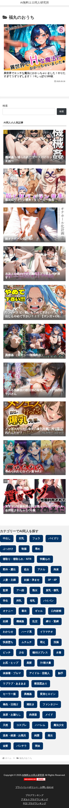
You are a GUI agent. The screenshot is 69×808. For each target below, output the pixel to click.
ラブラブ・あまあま (14, 683)
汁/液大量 (45, 662)
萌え (42, 642)
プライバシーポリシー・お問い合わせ (34, 787)
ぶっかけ (8, 548)
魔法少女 (59, 725)
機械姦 (20, 621)
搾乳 (19, 600)
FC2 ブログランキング (34, 803)
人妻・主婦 (9, 579)
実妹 (37, 745)
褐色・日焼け (10, 704)
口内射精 (56, 611)
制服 (24, 548)
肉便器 (33, 714)
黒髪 (29, 662)
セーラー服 (9, 694)
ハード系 (27, 631)
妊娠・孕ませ (31, 579)
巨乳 (21, 538)
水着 (58, 652)
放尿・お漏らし (12, 714)
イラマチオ (46, 631)
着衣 (24, 611)
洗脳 (56, 642)
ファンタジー (50, 704)
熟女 (35, 590)
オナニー (8, 611)
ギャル (39, 611)
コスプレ (21, 725)
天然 (5, 725)
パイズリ (53, 538)
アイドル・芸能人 (39, 673)
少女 (21, 652)
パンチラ (21, 745)
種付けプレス (40, 652)
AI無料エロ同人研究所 (33, 775)
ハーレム (40, 725)
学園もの (45, 559)
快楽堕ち (8, 642)
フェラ (36, 538)
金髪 (5, 745)
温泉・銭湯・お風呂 (14, 735)
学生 (5, 600)
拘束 (56, 569)
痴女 (50, 735)
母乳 (32, 600)
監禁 (5, 590)
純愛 (36, 735)
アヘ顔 (20, 590)
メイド (49, 714)
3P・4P (52, 579)
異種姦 (28, 694)
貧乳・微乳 (52, 590)
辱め (37, 548)
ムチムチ (27, 642)
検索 (5, 105)
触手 (60, 673)
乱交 (35, 621)
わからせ (8, 631)
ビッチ (7, 652)
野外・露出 (9, 569)
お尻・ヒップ (10, 662)
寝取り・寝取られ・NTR (17, 559)
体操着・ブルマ (12, 673)
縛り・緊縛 (52, 621)
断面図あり (40, 683)
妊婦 (5, 621)
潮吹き (30, 704)
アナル (41, 569)
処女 (26, 569)
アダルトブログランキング (34, 799)
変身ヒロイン (48, 694)
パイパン (48, 600)
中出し (7, 538)
